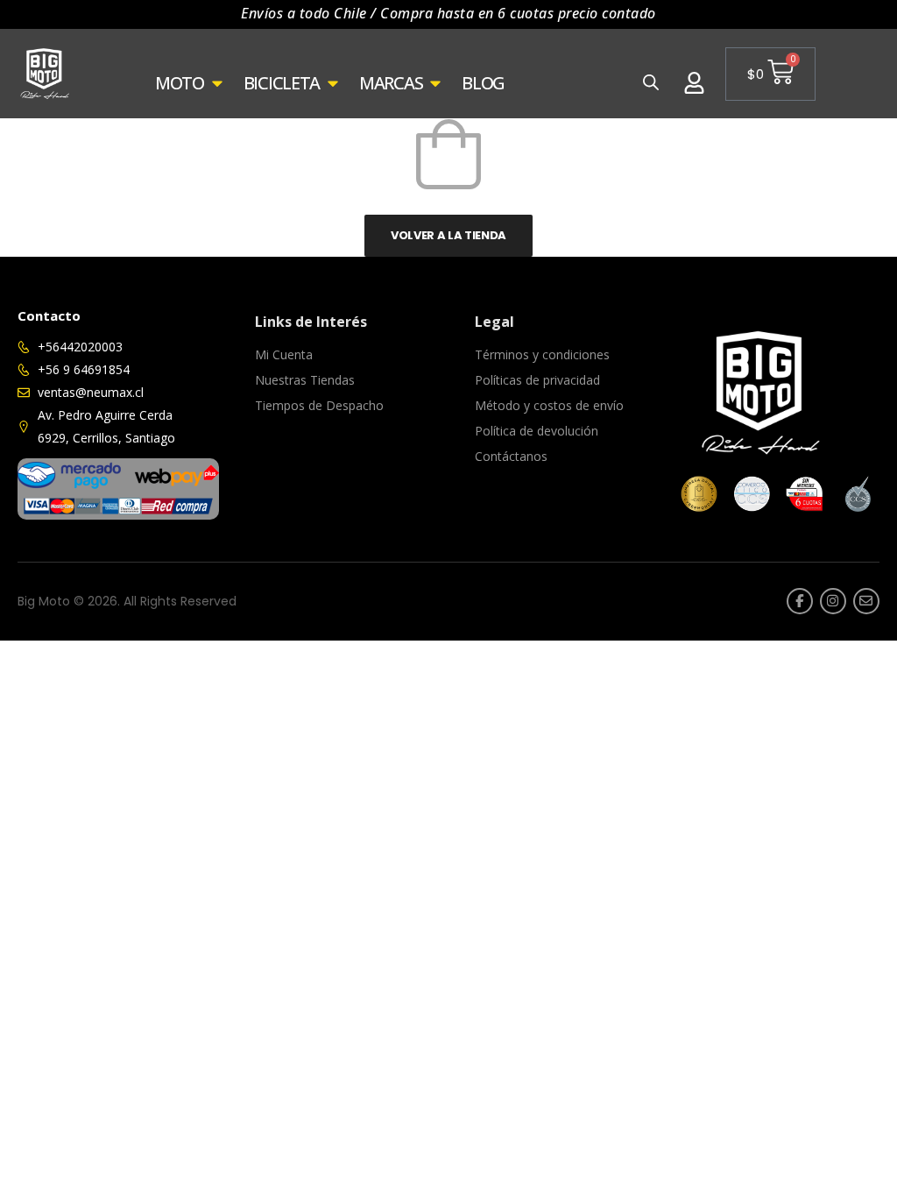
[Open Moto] (217, 83)
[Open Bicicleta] (333, 83)
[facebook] (800, 601)
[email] (866, 601)
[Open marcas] (435, 83)
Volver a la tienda (448, 235)
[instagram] (833, 601)
